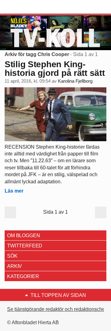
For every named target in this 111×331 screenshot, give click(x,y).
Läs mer (14, 191)
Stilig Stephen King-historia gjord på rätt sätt (55, 68)
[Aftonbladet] (28, 7)
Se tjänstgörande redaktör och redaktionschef (56, 309)
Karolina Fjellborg (75, 81)
